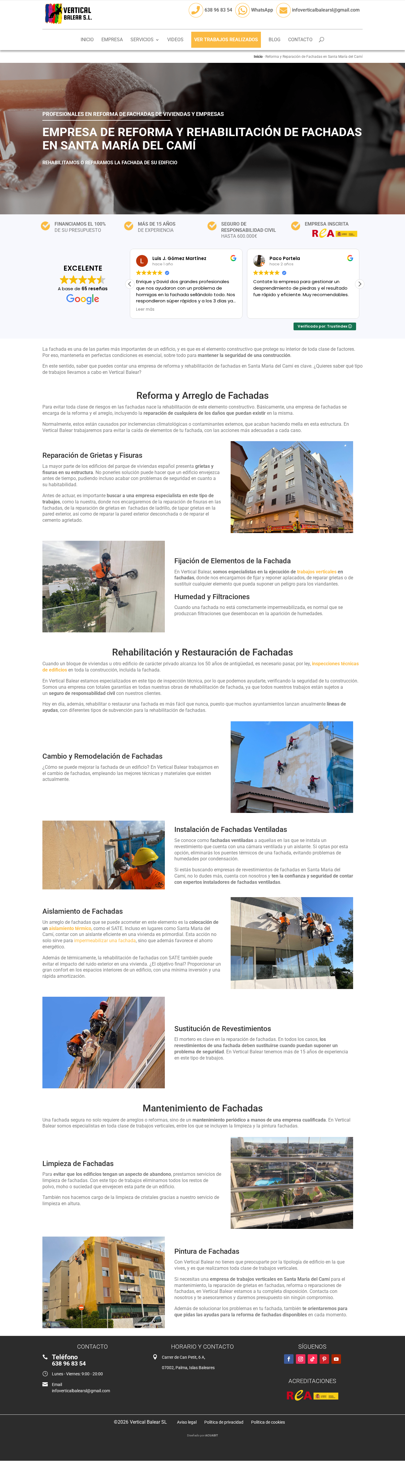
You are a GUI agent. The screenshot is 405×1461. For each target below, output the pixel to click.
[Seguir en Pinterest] (324, 1359)
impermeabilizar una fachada (105, 940)
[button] (359, 284)
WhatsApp (261, 10)
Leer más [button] (145, 309)
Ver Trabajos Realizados (226, 39)
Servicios (142, 40)
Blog (274, 40)
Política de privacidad (223, 1422)
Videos (175, 40)
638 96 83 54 (217, 10)
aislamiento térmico (70, 928)
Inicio (87, 40)
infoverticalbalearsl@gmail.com (325, 10)
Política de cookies (268, 1422)
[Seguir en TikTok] (312, 1359)
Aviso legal (187, 1422)
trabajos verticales (317, 572)
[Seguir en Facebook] (289, 1359)
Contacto (300, 40)
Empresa (112, 40)
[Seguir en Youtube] (336, 1359)
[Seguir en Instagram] (300, 1359)
